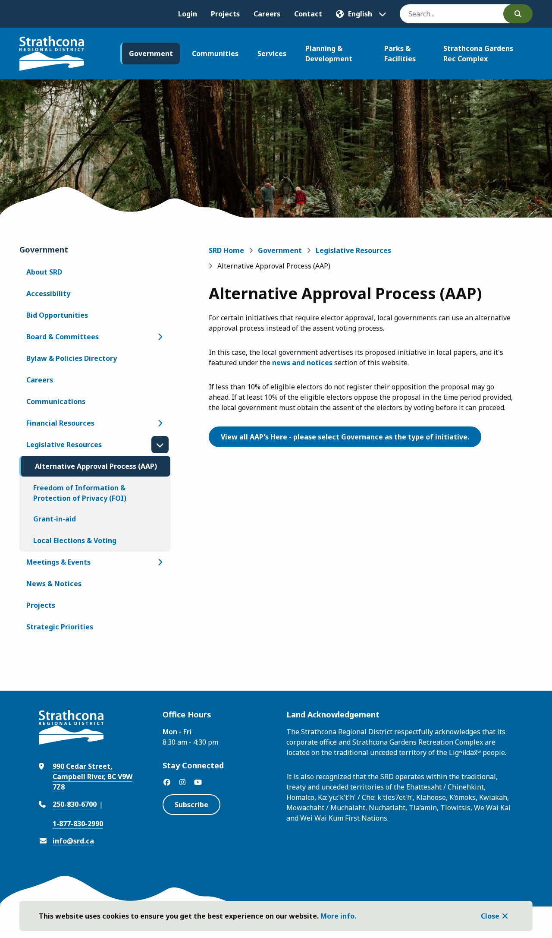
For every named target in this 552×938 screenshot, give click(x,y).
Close (490, 916)
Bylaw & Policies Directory (71, 358)
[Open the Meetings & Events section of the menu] (160, 562)
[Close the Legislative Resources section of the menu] (160, 444)
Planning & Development (328, 53)
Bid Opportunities (57, 315)
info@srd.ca (73, 841)
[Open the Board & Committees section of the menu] (160, 336)
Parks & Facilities (400, 53)
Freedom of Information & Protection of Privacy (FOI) (79, 493)
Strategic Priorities (59, 627)
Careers (267, 14)
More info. (338, 916)
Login (187, 14)
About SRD (44, 272)
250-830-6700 (75, 804)
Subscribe (191, 804)
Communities (215, 53)
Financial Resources (60, 423)
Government (151, 53)
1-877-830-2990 (78, 823)
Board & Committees (62, 336)
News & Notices (54, 583)
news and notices (302, 362)
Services (271, 53)
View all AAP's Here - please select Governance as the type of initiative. (345, 437)
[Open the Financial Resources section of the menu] (160, 423)
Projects (225, 14)
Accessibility (48, 293)
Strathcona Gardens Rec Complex (478, 53)
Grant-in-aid (54, 519)
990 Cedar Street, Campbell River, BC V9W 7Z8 (92, 776)
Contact (308, 14)
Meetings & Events (58, 562)
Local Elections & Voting (74, 540)
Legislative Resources (64, 444)
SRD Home (226, 250)
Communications (55, 401)
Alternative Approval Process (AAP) (96, 466)
